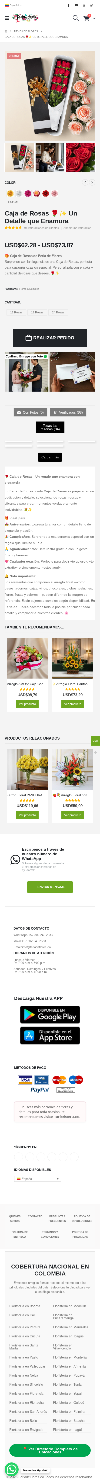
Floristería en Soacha (69, 1420)
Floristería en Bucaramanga (63, 1316)
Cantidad (12, 302)
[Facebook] (68, 5)
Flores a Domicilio (29, 288)
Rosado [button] (54, 193)
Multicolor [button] (36, 193)
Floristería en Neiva (23, 1375)
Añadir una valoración (77, 228)
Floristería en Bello (23, 1420)
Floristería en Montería (70, 1357)
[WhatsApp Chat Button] (12, 1469)
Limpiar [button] (13, 202)
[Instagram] (84, 5)
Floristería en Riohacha (26, 1402)
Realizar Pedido (53, 337)
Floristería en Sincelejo (26, 1384)
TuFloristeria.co (66, 1116)
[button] (8, 18)
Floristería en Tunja (67, 1384)
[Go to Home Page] (6, 31)
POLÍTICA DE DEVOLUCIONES (82, 1218)
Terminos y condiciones (50, 1234)
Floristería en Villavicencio (63, 1346)
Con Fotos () (33, 412)
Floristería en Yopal (67, 1393)
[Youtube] (76, 5)
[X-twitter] (29, 1157)
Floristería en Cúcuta (24, 1336)
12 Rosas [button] (16, 312)
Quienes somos (14, 1218)
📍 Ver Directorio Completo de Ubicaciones (50, 1450)
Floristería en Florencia (26, 1393)
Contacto (35, 1216)
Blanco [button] (19, 193)
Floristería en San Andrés (28, 1411)
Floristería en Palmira (69, 1411)
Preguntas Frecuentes (57, 1218)
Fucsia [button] (28, 193)
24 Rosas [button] (58, 312)
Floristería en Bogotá (24, 1306)
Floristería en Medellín (69, 1306)
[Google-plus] (41, 1157)
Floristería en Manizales (70, 1327)
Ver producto (27, 704)
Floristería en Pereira (24, 1327)
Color (10, 182)
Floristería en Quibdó (68, 1402)
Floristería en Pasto (23, 1357)
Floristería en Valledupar (27, 1366)
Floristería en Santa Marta (23, 1346)
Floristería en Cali (22, 1315)
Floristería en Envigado (26, 1429)
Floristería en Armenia (69, 1366)
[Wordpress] (51, 1157)
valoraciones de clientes (41, 228)
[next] (92, 182)
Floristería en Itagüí (67, 1429)
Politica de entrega (20, 1234)
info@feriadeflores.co (36, 947)
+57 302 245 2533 (40, 935)
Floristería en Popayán (70, 1375)
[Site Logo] (25, 18)
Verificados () (70, 412)
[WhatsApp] (92, 5)
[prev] (85, 182)
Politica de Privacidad (80, 1234)
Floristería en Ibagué (68, 1336)
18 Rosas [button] (37, 312)
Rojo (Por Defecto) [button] (45, 193)
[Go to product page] (27, 658)
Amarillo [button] (10, 193)
